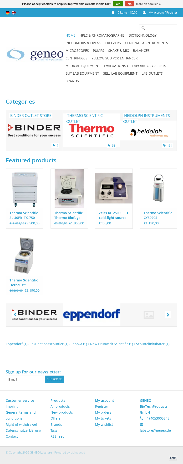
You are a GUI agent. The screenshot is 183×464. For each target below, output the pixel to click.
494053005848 (158, 418)
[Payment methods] (172, 457)
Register (101, 406)
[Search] (141, 28)
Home (71, 35)
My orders (103, 412)
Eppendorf (16, 344)
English (14, 12)
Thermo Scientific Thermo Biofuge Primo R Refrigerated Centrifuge (68, 215)
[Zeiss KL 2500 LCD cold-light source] (114, 188)
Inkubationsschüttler (49, 344)
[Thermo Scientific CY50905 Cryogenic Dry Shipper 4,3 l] (159, 188)
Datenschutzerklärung (23, 430)
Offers (56, 418)
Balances (141, 50)
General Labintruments (146, 43)
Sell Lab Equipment (120, 73)
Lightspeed (78, 452)
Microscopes (77, 50)
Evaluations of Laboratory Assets (135, 65)
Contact (12, 436)
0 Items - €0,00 (127, 12)
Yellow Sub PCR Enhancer (115, 58)
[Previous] (15, 314)
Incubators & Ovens (83, 43)
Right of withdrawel (21, 424)
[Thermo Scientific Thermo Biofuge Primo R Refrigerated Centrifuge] (69, 188)
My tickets (103, 418)
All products (60, 406)
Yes (118, 4)
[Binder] (34, 314)
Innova (79, 344)
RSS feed (58, 436)
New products (62, 412)
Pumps (98, 50)
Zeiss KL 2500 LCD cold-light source (113, 215)
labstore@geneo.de (155, 430)
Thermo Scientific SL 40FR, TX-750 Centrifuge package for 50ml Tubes (24, 215)
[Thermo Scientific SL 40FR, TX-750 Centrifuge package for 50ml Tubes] (24, 188)
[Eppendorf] (91, 314)
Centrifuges (76, 58)
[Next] (168, 314)
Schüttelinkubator (152, 344)
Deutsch (8, 12)
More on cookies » (148, 4)
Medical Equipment (83, 65)
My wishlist (104, 424)
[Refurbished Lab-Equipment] (35, 54)
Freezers (113, 43)
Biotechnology (143, 35)
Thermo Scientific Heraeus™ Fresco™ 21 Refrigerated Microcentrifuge (24, 282)
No (130, 4)
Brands (72, 81)
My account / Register (162, 12)
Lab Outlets (152, 73)
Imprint (12, 406)
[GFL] (148, 314)
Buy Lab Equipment (82, 73)
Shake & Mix (118, 50)
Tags (54, 430)
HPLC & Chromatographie (102, 35)
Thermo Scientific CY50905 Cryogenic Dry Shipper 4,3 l (158, 215)
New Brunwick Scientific (111, 344)
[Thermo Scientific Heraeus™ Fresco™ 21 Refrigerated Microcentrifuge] (24, 255)
